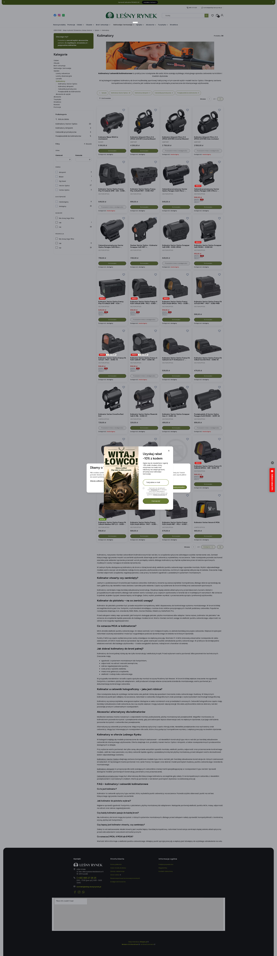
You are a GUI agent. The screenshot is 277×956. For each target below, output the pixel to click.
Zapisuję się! (155, 501)
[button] (169, 450)
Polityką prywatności (159, 495)
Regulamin (154, 490)
